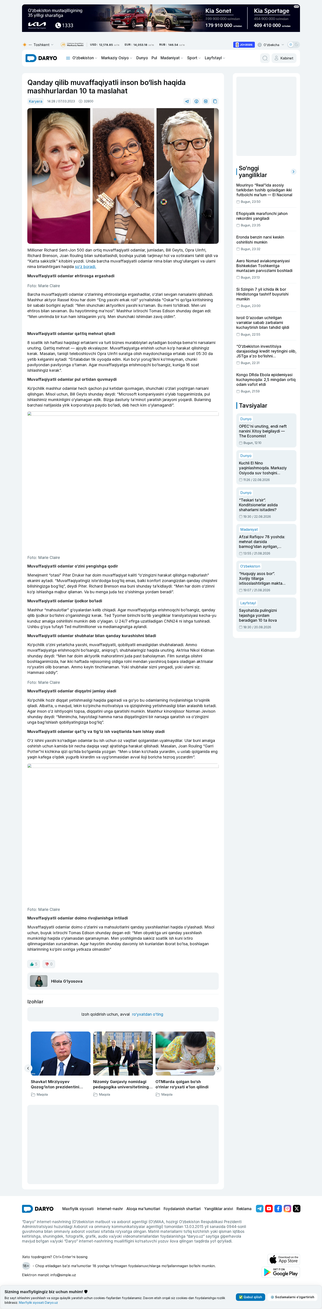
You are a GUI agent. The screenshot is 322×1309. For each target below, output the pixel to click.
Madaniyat (170, 58)
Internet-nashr (110, 1209)
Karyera (35, 101)
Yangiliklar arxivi (218, 1209)
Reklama (244, 1209)
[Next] (218, 1068)
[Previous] (28, 1068)
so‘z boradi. (85, 266)
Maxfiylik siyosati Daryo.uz (38, 1302)
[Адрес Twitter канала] (296, 1208)
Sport (192, 58)
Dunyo (142, 58)
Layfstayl (213, 58)
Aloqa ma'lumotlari (143, 1209)
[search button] (265, 58)
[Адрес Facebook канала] (278, 1208)
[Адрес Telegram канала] (259, 1208)
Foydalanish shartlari (182, 1209)
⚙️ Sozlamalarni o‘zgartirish (292, 1297)
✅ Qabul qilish (250, 1297)
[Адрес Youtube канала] (269, 1208)
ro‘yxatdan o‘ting (147, 1014)
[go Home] (38, 1209)
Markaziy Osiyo (115, 58)
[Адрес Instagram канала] (287, 1208)
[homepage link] (41, 58)
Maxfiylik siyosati (78, 1209)
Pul (154, 58)
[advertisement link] (244, 45)
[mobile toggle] (68, 58)
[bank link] (72, 44)
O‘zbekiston (83, 58)
